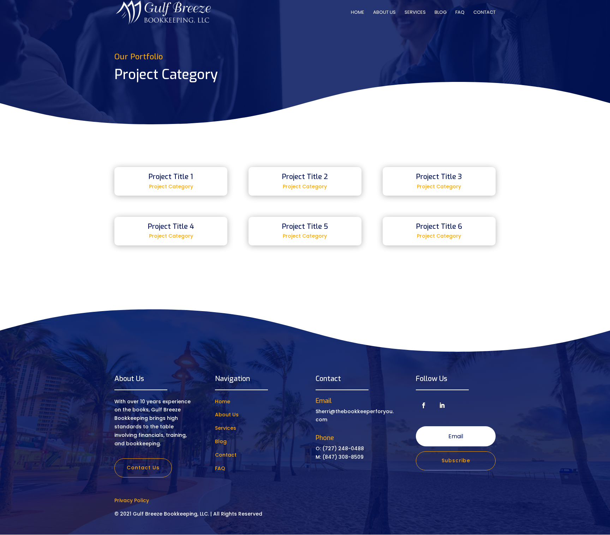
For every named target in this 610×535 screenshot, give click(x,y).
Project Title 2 (305, 177)
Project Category (171, 186)
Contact (484, 13)
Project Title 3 (439, 177)
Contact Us (143, 467)
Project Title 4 (171, 226)
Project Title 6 (439, 226)
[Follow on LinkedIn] (442, 405)
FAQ (460, 13)
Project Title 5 (305, 226)
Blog (441, 13)
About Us (384, 13)
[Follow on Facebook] (423, 405)
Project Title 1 (171, 177)
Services (415, 13)
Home (357, 13)
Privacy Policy (131, 500)
